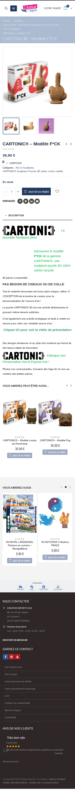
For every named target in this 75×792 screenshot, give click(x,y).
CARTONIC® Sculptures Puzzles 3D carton (25, 171)
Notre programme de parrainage (20, 689)
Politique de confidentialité (17, 703)
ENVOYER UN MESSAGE (15, 640)
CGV (7, 696)
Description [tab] (16, 215)
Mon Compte (11, 674)
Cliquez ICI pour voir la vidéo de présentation (37, 330)
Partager (9, 201)
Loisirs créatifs (55, 171)
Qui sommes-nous (13, 667)
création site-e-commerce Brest (43, 782)
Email (37, 201)
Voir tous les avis (11, 761)
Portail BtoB (10, 717)
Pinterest (11, 656)
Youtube (17, 656)
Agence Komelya (57, 779)
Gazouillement (25, 201)
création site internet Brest (15, 782)
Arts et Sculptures (25, 167)
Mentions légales (13, 710)
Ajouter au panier (39, 191)
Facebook (20, 201)
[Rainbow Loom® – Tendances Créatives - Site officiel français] (30, 8)
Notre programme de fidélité (18, 681)
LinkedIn (31, 201)
